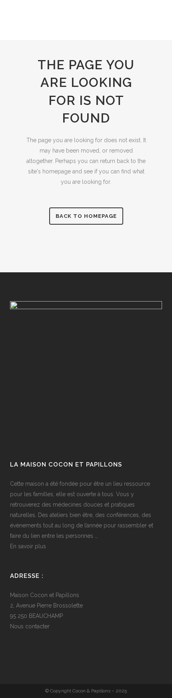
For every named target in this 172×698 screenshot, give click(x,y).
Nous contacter (30, 626)
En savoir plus (28, 546)
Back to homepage (86, 216)
